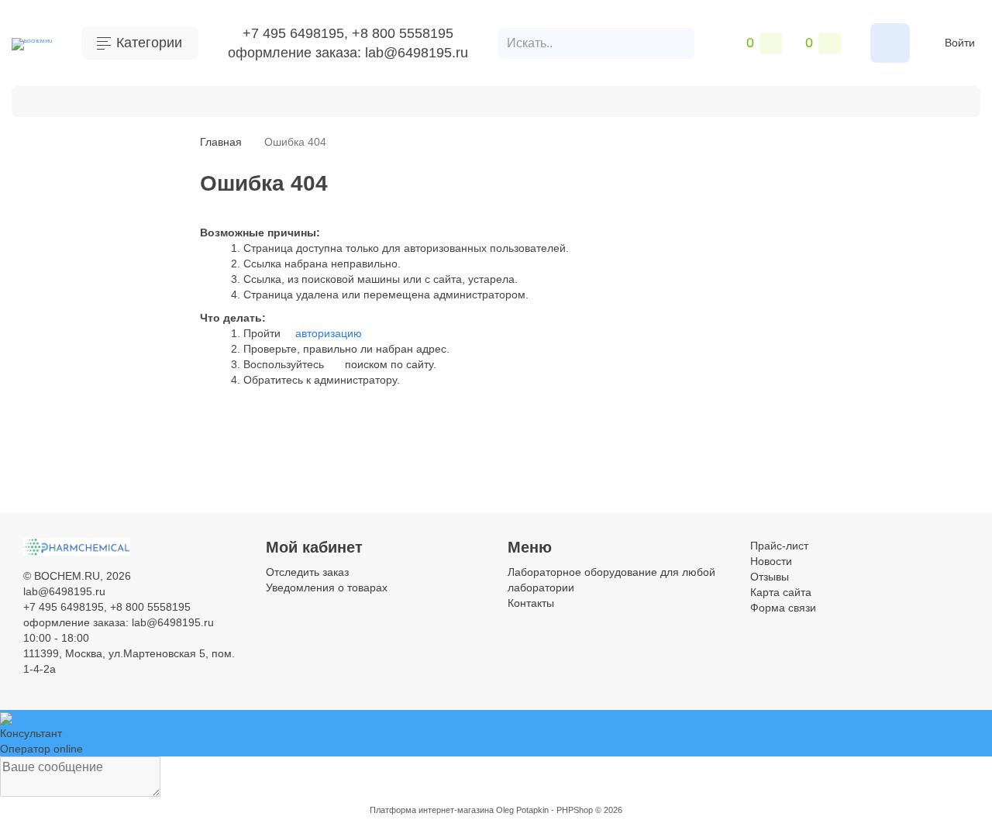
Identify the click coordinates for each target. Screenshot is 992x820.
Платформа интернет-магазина (432, 810)
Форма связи (783, 607)
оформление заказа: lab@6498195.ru (348, 52)
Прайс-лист (779, 545)
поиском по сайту (387, 364)
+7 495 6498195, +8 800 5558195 (348, 33)
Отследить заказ (307, 572)
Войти (960, 42)
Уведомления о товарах (327, 587)
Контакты (68, 99)
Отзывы (769, 576)
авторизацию (327, 333)
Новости (771, 561)
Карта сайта (780, 592)
